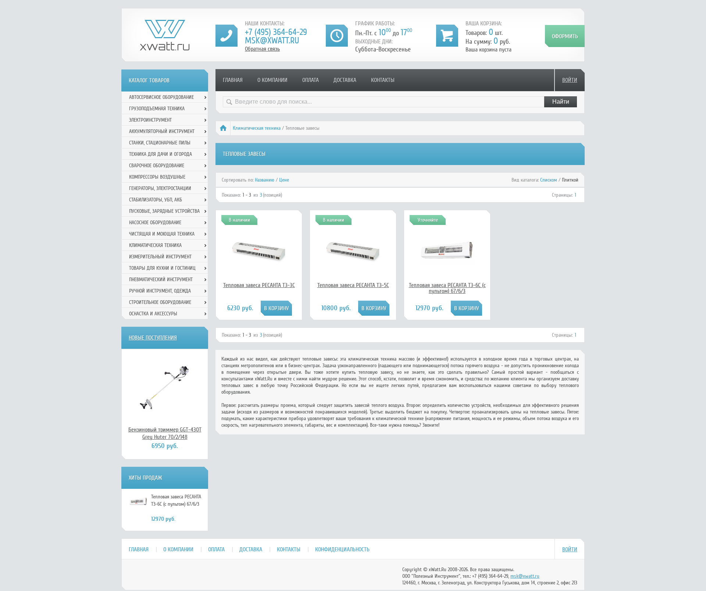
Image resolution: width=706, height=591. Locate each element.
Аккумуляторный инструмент (162, 131)
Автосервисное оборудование (161, 97)
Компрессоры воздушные (157, 177)
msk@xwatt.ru (272, 40)
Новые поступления (153, 337)
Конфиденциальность (342, 549)
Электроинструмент (150, 120)
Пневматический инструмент (161, 279)
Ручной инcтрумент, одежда (160, 291)
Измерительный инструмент (160, 257)
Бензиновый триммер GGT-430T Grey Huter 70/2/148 (165, 433)
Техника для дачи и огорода (160, 154)
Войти (569, 80)
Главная (233, 80)
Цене (284, 180)
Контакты (383, 80)
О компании (272, 80)
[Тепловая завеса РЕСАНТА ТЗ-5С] (353, 278)
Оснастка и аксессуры (153, 314)
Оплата (310, 80)
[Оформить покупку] (565, 36)
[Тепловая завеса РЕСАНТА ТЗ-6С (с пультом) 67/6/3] (447, 271)
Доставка (345, 80)
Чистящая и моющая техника (162, 234)
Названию (264, 180)
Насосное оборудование (155, 222)
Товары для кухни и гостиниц (162, 268)
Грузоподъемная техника (157, 108)
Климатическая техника (257, 128)
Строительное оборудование (160, 302)
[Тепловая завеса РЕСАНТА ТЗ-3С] (258, 278)
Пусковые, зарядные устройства (164, 211)
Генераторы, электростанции (160, 188)
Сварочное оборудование (156, 165)
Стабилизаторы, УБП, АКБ (155, 200)
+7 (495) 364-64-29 (276, 32)
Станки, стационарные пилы (159, 143)
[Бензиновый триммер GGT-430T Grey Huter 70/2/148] (164, 387)
